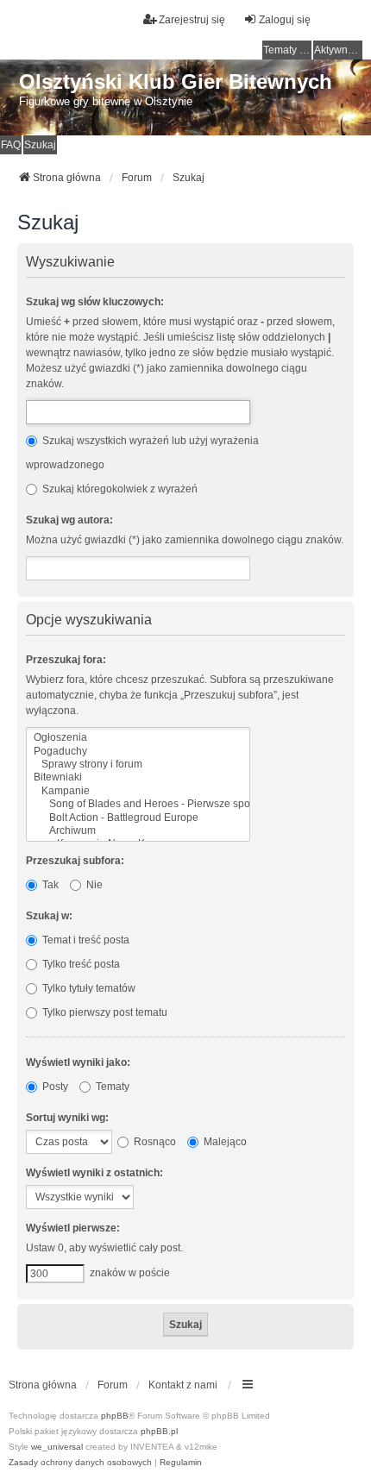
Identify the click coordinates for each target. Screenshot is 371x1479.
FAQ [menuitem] (11, 145)
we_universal (57, 1446)
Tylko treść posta (80, 964)
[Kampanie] (138, 791)
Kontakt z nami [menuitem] (182, 1385)
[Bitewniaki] (138, 777)
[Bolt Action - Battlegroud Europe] (138, 818)
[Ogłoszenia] (138, 737)
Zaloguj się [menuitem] (285, 20)
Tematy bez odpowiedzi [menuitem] (287, 50)
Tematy (111, 1087)
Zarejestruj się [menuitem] (192, 20)
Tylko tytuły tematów (87, 988)
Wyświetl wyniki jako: (78, 1062)
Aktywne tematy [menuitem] (338, 50)
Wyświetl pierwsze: (73, 1228)
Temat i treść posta (84, 940)
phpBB (115, 1415)
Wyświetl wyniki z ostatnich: (94, 1173)
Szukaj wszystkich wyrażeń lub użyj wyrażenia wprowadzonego (142, 453)
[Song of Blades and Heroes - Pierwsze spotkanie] (138, 804)
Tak (49, 885)
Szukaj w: (49, 916)
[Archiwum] (138, 830)
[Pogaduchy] (138, 751)
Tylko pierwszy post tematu (103, 1012)
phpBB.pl (159, 1431)
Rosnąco (153, 1142)
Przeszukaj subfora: (75, 861)
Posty (54, 1087)
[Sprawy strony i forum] (138, 764)
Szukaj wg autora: (69, 520)
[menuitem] (80, 1462)
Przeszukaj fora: (66, 660)
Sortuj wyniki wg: (67, 1118)
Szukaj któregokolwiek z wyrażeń (119, 489)
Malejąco (224, 1142)
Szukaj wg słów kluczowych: (95, 302)
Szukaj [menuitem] (40, 145)
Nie (93, 885)
